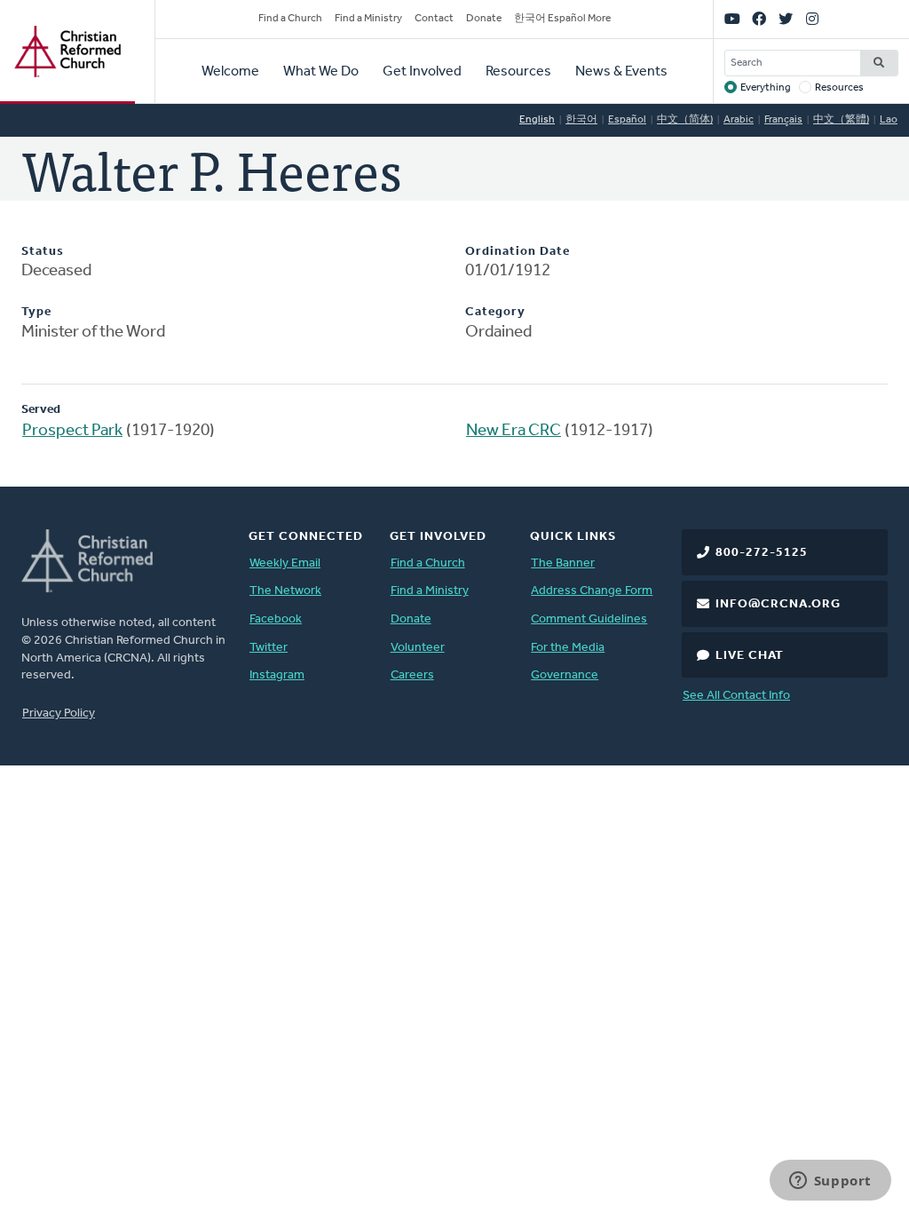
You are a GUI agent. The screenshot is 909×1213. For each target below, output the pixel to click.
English (537, 120)
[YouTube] (732, 19)
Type (36, 312)
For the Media (568, 647)
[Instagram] (812, 19)
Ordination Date (517, 251)
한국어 (581, 120)
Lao (888, 120)
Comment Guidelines (589, 619)
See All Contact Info (736, 695)
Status (42, 251)
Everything (765, 88)
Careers (412, 675)
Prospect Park (72, 431)
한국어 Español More (562, 18)
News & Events (621, 72)
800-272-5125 (761, 552)
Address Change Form (591, 591)
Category (495, 312)
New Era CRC (513, 431)
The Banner (563, 563)
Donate (484, 18)
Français (783, 120)
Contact (434, 18)
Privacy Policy (58, 713)
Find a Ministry (368, 18)
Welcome (230, 72)
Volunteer (418, 647)
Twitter (268, 647)
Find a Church (290, 18)
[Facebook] (759, 19)
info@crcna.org (778, 604)
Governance (564, 675)
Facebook (275, 619)
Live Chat (749, 655)
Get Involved (422, 72)
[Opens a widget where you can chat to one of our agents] (830, 1182)
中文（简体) (685, 120)
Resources (518, 72)
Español (627, 120)
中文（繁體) (841, 120)
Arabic (738, 120)
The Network (285, 591)
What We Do (321, 72)
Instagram (276, 675)
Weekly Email (284, 563)
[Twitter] (786, 19)
